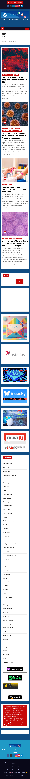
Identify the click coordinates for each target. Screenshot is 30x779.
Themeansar (15, 763)
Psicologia (6, 605)
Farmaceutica (7, 509)
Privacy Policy (9, 775)
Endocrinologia (7, 506)
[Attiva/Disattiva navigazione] (19, 29)
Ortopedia (6, 582)
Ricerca (19, 130)
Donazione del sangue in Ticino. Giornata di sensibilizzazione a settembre (15, 189)
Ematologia (5, 74)
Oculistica (6, 570)
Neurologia (6, 563)
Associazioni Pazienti (7, 128)
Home (3, 36)
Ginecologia (6, 532)
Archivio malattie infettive (17, 767)
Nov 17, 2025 (7, 140)
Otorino (5, 586)
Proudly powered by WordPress (10, 762)
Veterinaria (6, 654)
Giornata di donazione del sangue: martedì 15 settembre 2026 (14, 79)
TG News (5, 643)
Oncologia (13, 130)
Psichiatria (6, 601)
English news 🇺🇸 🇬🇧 (8, 772)
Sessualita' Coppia (8, 628)
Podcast (5, 593)
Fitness (5, 517)
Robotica (6, 616)
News (11, 74)
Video (4, 658)
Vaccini (5, 651)
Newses (25, 762)
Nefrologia (6, 559)
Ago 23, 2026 (8, 84)
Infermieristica (7, 540)
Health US (6, 536)
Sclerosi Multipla (8, 620)
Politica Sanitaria (8, 597)
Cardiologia (6, 483)
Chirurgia (6, 487)
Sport (4, 632)
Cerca (6, 276)
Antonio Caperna (18, 84)
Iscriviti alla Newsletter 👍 (20, 772)
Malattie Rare (7, 551)
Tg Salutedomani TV (19, 775)
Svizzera (16, 74)
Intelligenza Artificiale (9, 544)
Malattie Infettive (8, 548)
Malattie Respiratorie (9, 555)
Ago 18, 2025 (7, 194)
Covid (4, 490)
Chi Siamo (20, 769)
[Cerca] (19, 281)
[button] (23, 29)
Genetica (6, 525)
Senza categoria (8, 624)
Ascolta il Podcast (11, 769)
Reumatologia (7, 609)
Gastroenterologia (9, 521)
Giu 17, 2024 (7, 248)
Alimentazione (7, 464)
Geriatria (5, 528)
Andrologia (6, 471)
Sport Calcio (7, 635)
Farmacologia (6, 130)
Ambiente (6, 467)
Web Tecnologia (8, 662)
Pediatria (5, 590)
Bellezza (5, 479)
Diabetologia (7, 498)
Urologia (5, 647)
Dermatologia (7, 494)
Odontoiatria (7, 574)
